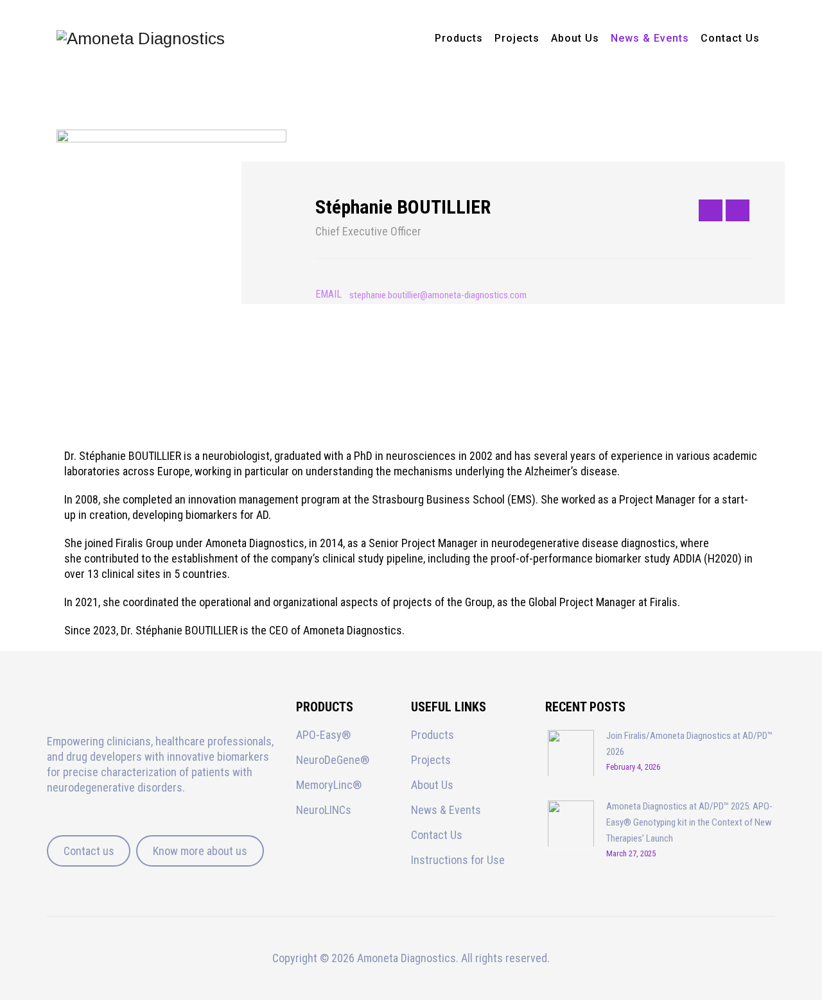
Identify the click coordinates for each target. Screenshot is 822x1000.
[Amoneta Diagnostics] (141, 38)
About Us (575, 38)
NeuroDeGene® (332, 760)
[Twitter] (710, 210)
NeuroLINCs (323, 810)
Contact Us (730, 38)
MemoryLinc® (329, 785)
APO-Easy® (323, 735)
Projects (516, 38)
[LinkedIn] (737, 210)
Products (459, 38)
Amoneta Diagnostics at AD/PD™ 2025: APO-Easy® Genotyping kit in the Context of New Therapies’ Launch (689, 822)
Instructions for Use (458, 860)
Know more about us (200, 851)
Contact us (89, 851)
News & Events (650, 38)
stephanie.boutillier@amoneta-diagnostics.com (438, 295)
